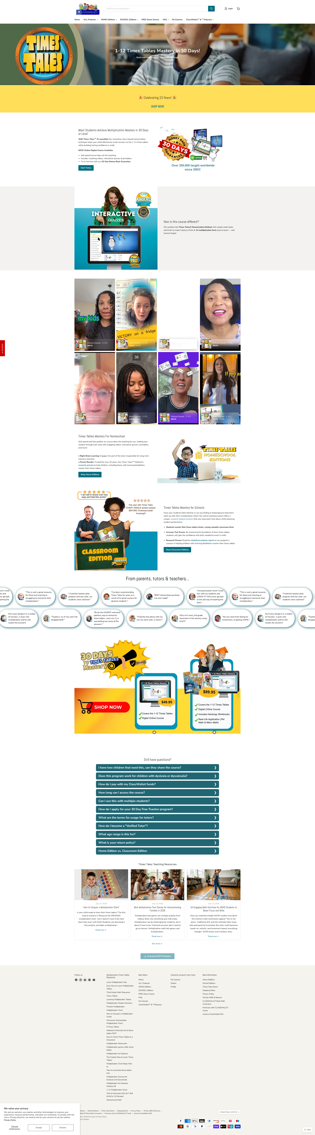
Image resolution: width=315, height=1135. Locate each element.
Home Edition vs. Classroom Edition (122, 851)
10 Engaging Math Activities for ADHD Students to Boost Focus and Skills (213, 909)
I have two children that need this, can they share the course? (139, 768)
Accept (39, 1127)
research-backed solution (182, 519)
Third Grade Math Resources (118, 992)
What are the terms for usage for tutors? (126, 818)
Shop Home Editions (90, 474)
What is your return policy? (116, 843)
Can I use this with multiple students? (124, 801)
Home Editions (209, 979)
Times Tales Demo (210, 987)
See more (156, 943)
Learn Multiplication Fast (117, 982)
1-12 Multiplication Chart (117, 1090)
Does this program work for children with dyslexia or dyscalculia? (142, 776)
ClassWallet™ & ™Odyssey (199, 19)
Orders (173, 983)
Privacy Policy (10, 1120)
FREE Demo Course (150, 19)
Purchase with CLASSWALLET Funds (118, 1113)
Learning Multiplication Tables (119, 999)
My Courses (177, 19)
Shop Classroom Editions (177, 549)
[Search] (211, 8)
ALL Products (90, 19)
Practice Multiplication (116, 1006)
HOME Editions (108, 19)
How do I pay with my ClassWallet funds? (127, 784)
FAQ (165, 19)
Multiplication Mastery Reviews (119, 1003)
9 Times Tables (113, 1027)
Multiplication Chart (115, 1010)
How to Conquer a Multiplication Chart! (101, 907)
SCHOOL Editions (128, 19)
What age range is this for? (116, 834)
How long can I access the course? (121, 793)
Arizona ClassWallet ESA (213, 1014)
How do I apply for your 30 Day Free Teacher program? (135, 809)
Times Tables (112, 996)
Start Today (86, 167)
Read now (100, 930)
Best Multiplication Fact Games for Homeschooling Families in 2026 (157, 909)
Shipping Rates (209, 990)
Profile (173, 987)
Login (230, 8)
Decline (62, 1127)
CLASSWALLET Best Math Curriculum (88, 1113)
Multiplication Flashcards (117, 1043)
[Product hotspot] (154, 732)
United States (228, 1112)
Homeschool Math (114, 1100)
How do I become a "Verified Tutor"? (123, 826)
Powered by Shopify (81, 1119)
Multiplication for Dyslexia (117, 1053)
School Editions (209, 983)
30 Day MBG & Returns (212, 997)
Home (77, 19)
